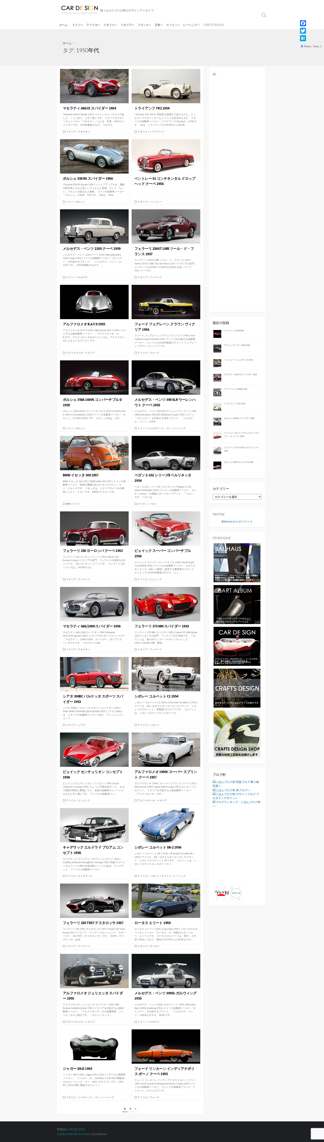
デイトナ (166, 875)
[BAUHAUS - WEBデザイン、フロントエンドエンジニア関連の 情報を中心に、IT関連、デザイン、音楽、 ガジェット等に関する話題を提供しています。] (237, 562)
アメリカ (92, 24)
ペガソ (153, 503)
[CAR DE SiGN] (79, 10)
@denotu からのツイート (237, 521)
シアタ (81, 724)
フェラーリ (156, 277)
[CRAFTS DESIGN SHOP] (237, 733)
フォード (154, 352)
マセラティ (84, 131)
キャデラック (85, 875)
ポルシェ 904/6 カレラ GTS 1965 (238, 462)
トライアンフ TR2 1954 (234, 403)
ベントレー (156, 201)
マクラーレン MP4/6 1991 (235, 389)
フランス (143, 24)
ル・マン (166, 428)
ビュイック (156, 579)
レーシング (190, 24)
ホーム (63, 24)
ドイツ (76, 24)
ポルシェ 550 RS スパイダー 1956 (239, 418)
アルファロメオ (74, 352)
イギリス (109, 24)
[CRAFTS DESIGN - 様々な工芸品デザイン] (237, 688)
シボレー (154, 724)
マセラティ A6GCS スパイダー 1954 (240, 374)
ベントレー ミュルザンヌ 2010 (238, 359)
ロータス (154, 945)
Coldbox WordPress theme (74, 1134)
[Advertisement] (237, 135)
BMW (68, 503)
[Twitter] (311, 30)
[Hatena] (311, 38)
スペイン (171, 24)
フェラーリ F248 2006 (234, 330)
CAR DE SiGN (76, 1129)
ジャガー (83, 1097)
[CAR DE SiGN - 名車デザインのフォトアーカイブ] (237, 646)
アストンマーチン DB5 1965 (237, 345)
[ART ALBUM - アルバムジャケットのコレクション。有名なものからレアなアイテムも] (237, 604)
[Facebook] (311, 23)
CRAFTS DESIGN (213, 24)
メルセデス (82, 277)
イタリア (126, 24)
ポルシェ (80, 201)
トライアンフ (157, 131)
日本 (157, 24)
